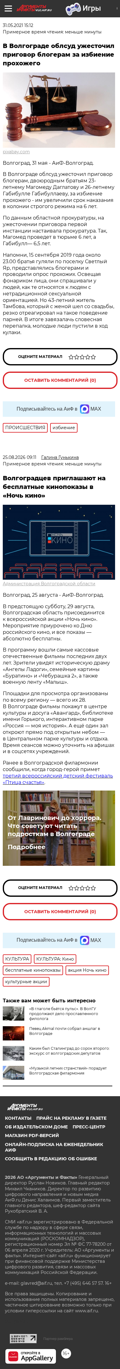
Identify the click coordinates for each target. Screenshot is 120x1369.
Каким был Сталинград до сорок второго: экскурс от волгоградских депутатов (69, 1051)
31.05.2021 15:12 (18, 25)
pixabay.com (16, 152)
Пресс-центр (89, 1127)
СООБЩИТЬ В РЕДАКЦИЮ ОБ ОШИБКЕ (51, 1159)
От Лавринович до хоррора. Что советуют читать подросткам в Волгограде (54, 826)
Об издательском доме (36, 1127)
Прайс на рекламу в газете (71, 1118)
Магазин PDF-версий (32, 1135)
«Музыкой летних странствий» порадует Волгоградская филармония (68, 1070)
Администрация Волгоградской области (49, 583)
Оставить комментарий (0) (60, 380)
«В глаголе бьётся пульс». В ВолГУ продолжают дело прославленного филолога (63, 1013)
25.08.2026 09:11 (19, 457)
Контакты (18, 1118)
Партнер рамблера (58, 1339)
